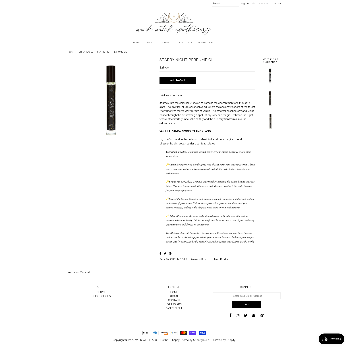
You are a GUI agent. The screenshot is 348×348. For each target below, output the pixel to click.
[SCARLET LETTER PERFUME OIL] (270, 129)
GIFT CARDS (185, 42)
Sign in (245, 3)
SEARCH (101, 292)
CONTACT (166, 42)
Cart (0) (277, 3)
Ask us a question (171, 95)
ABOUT (150, 42)
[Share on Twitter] (165, 253)
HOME (136, 42)
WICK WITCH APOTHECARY (151, 340)
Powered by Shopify (223, 340)
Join (253, 3)
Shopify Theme (180, 340)
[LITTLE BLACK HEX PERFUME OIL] (270, 106)
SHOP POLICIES (101, 296)
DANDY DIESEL (206, 42)
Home (71, 52)
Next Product (221, 259)
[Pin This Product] (170, 253)
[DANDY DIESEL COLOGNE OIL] (270, 83)
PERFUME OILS (85, 52)
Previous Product (201, 259)
